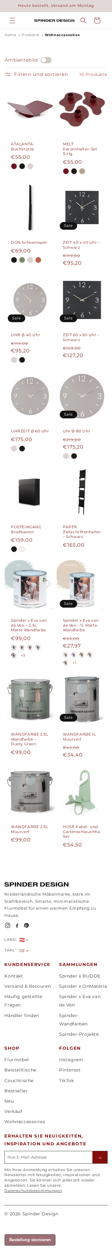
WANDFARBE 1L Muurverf (79, 737)
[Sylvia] (14, 655)
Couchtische (19, 1080)
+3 (23, 655)
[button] (12, 20)
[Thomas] (30, 647)
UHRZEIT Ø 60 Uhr (30, 431)
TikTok (66, 1080)
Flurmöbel (16, 1059)
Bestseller (16, 1091)
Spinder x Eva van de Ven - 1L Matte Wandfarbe (81, 625)
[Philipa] (38, 647)
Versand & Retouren (27, 986)
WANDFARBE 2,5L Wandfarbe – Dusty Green (29, 739)
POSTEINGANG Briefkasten (26, 529)
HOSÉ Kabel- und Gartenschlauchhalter (81, 831)
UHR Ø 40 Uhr (25, 334)
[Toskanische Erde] (38, 260)
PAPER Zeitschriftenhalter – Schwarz (82, 532)
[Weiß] (22, 549)
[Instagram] (7, 925)
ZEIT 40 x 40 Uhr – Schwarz (81, 245)
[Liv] (22, 647)
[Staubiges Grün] (22, 260)
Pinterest (70, 1070)
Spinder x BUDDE (79, 976)
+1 (74, 663)
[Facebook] (17, 925)
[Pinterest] (26, 925)
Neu (9, 1101)
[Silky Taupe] (30, 166)
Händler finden (21, 1015)
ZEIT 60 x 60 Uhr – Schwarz (81, 337)
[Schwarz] (22, 166)
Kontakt (13, 976)
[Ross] (90, 655)
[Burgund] (14, 166)
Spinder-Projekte (79, 1034)
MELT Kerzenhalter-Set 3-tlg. (80, 149)
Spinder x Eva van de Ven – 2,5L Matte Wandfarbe (29, 625)
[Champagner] (82, 171)
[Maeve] (66, 663)
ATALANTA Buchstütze (22, 146)
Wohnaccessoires (24, 1121)
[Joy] (14, 647)
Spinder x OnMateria (83, 986)
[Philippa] (74, 655)
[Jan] (82, 655)
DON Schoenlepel (29, 242)
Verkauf (13, 1111)
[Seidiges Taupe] (30, 260)
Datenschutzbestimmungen (33, 1190)
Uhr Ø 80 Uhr (76, 431)
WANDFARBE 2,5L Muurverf (29, 829)
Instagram (71, 1059)
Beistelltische (20, 1070)
